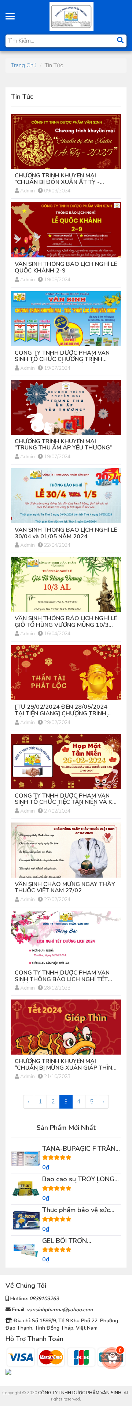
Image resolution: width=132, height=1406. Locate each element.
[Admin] (72, 16)
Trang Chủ (24, 65)
